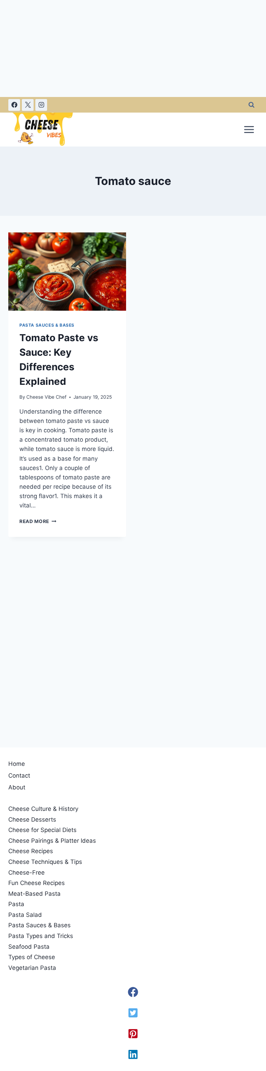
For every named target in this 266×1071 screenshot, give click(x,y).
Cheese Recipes (30, 851)
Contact (19, 775)
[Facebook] (14, 105)
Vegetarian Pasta (32, 967)
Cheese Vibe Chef (46, 397)
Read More (37, 521)
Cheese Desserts (32, 819)
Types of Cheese (31, 957)
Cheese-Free (26, 872)
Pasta (16, 904)
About (16, 787)
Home (16, 763)
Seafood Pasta (29, 946)
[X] (28, 105)
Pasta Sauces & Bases (46, 325)
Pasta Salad (25, 914)
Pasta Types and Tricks (40, 935)
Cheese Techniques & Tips (45, 861)
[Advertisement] (133, 48)
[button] (133, 992)
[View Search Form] (251, 105)
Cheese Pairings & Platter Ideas (52, 840)
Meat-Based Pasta (34, 893)
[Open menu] (249, 129)
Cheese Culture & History (43, 808)
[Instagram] (41, 105)
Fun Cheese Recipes (36, 882)
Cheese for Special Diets (42, 829)
